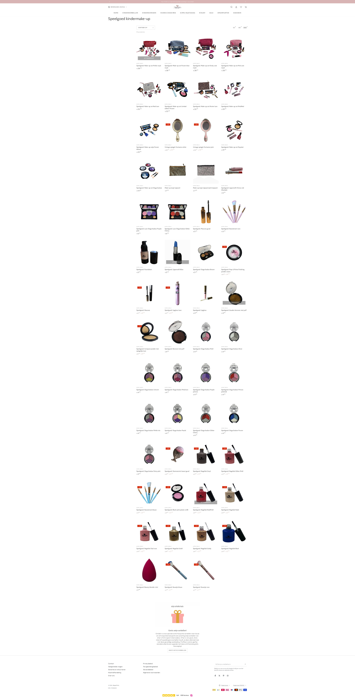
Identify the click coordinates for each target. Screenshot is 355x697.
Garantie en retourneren (117, 669)
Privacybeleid (148, 663)
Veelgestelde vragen (115, 667)
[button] (231, 7)
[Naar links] (109, 1)
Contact (111, 663)
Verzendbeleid (148, 669)
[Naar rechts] (245, 1)
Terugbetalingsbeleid (150, 667)
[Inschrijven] (246, 664)
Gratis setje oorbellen (177, 650)
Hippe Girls (116, 685)
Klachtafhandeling (114, 672)
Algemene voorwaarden (151, 672)
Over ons (111, 675)
